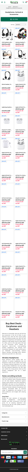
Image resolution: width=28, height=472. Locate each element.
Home (9, 6)
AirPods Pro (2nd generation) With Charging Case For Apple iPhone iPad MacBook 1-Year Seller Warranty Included (21, 175)
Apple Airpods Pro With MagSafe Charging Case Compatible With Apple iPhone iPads (21, 266)
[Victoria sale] (14, 444)
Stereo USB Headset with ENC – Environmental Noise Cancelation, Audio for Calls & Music (21, 63)
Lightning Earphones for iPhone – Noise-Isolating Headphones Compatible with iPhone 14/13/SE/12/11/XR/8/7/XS (7, 107)
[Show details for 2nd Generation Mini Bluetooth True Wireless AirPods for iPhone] (7, 235)
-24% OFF (3, 161)
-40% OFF (17, 28)
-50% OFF (17, 138)
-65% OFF (3, 138)
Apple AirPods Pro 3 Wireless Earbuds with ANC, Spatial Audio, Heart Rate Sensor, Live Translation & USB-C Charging (7, 175)
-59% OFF (17, 70)
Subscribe (25, 452)
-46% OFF (3, 116)
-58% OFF (3, 93)
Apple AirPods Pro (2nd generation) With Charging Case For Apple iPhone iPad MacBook (7, 220)
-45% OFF (3, 28)
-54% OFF (3, 49)
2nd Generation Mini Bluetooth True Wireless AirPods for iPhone (7, 243)
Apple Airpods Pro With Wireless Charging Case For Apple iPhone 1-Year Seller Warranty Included (21, 130)
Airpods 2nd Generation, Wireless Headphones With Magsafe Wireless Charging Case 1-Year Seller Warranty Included (21, 198)
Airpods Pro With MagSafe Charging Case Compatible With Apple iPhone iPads (21, 311)
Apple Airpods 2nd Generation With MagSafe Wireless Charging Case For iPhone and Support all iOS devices (21, 220)
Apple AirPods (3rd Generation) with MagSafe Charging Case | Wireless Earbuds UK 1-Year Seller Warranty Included (21, 152)
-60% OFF (17, 206)
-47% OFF (3, 206)
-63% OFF (17, 275)
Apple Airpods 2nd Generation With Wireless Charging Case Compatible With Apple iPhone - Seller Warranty (21, 289)
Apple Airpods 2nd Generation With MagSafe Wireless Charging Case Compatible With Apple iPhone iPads (7, 311)
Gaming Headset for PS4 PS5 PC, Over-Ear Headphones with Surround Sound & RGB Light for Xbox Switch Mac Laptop (21, 42)
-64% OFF (3, 70)
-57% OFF (17, 184)
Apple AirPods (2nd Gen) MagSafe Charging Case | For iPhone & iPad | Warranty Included (7, 152)
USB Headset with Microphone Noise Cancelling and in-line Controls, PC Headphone (7, 63)
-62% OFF (3, 252)
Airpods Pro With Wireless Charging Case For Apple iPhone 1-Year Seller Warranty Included (7, 130)
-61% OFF (17, 229)
